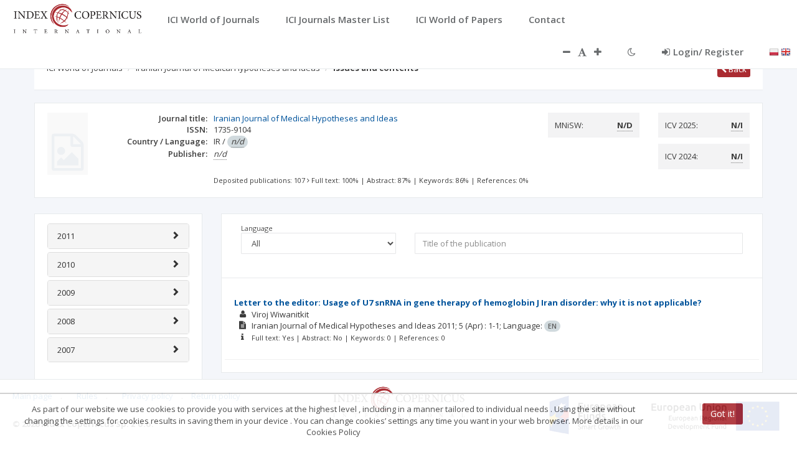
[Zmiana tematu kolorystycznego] (632, 51)
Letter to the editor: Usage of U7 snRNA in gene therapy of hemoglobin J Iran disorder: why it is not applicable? (468, 302)
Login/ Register (708, 51)
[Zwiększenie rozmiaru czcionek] (604, 51)
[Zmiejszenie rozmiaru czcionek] (560, 51)
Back (737, 69)
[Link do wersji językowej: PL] (774, 51)
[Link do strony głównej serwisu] (77, 17)
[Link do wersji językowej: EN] (786, 51)
